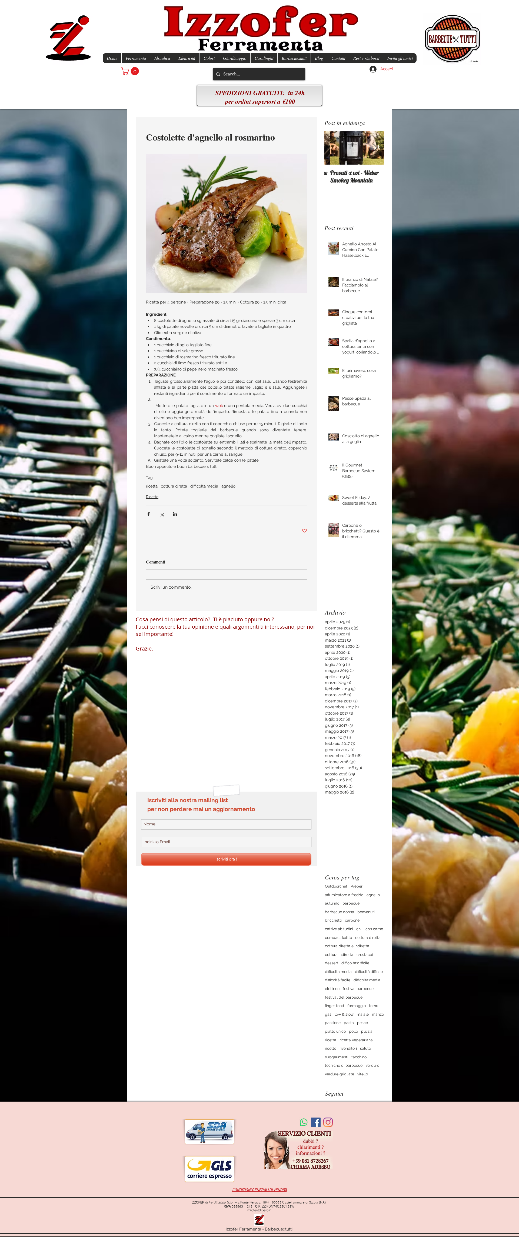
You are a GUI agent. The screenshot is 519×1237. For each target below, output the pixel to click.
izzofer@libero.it (259, 1210)
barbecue (351, 903)
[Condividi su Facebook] (148, 514)
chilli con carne (369, 929)
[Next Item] (375, 148)
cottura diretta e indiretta (347, 946)
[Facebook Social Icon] (316, 1122)
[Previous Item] (333, 148)
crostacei (365, 954)
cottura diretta (174, 486)
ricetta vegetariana (356, 1040)
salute (365, 1048)
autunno (332, 903)
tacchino (359, 1057)
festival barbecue (358, 988)
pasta (349, 1023)
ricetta (152, 486)
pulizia (366, 1031)
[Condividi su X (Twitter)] (161, 514)
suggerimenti (336, 1057)
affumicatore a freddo (344, 895)
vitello (362, 1074)
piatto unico (335, 1031)
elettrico (332, 988)
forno (373, 1005)
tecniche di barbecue (343, 1065)
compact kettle (338, 937)
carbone (352, 920)
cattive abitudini (339, 929)
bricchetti (333, 920)
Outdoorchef (336, 886)
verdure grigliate (339, 1074)
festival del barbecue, (344, 997)
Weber (356, 886)
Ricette (152, 497)
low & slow (344, 1014)
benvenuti (366, 912)
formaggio (356, 1005)
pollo (353, 1031)
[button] (131, 71)
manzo (378, 1014)
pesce (362, 1023)
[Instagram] (328, 1122)
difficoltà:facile (337, 980)
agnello (228, 486)
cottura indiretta (339, 954)
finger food (334, 1005)
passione (333, 1023)
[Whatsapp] (303, 1122)
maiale (363, 1014)
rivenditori (348, 1048)
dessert (331, 963)
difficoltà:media (367, 980)
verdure (372, 1065)
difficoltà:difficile (369, 971)
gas (328, 1014)
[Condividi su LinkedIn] (175, 514)
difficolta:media (204, 486)
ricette (330, 1048)
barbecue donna (339, 912)
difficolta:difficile (355, 963)
